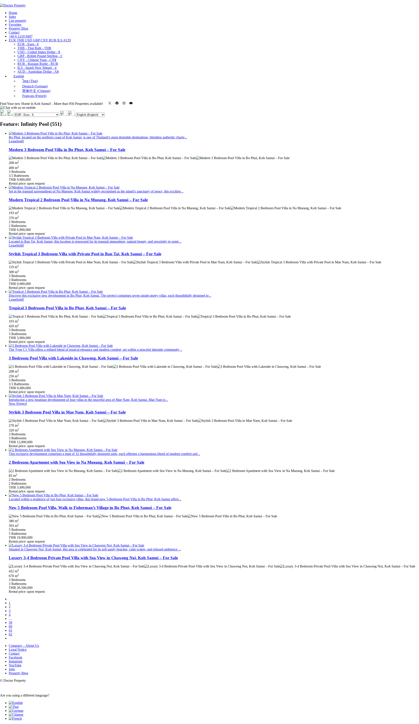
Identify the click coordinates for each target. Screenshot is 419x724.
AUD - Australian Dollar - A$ (38, 71)
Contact (14, 32)
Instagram (15, 661)
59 (10, 622)
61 (10, 630)
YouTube (15, 665)
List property (17, 20)
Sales (12, 17)
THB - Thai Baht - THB (34, 48)
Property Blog (18, 28)
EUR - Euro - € (28, 44)
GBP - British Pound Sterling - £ (39, 56)
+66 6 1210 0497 (21, 36)
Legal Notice (18, 649)
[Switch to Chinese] (16, 714)
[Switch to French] (15, 718)
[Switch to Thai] (14, 707)
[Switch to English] (16, 703)
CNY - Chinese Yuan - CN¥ (36, 60)
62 (10, 634)
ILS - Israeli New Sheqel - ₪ (37, 68)
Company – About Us (24, 645)
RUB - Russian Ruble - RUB (37, 64)
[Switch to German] (16, 710)
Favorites (15, 24)
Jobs (12, 669)
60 (10, 626)
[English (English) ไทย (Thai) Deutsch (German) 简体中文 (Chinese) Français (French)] (86, 114)
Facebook (15, 657)
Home (13, 13)
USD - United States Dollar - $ (38, 52)
